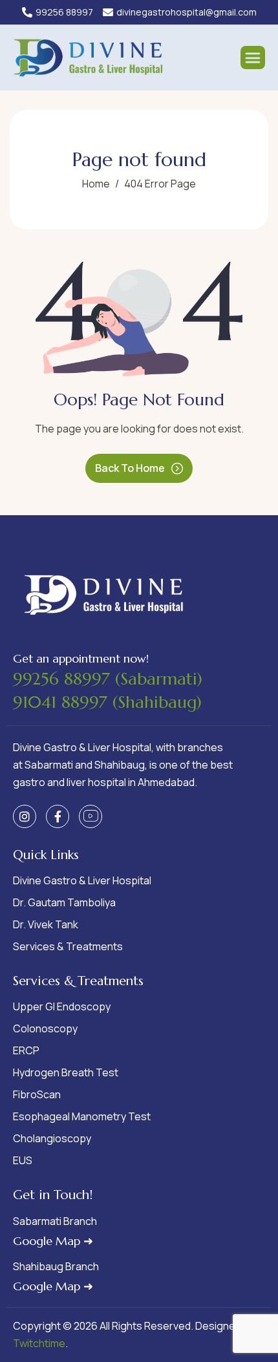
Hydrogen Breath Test (65, 1072)
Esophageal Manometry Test (82, 1116)
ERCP (26, 1050)
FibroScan (37, 1094)
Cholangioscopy (52, 1138)
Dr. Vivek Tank (45, 924)
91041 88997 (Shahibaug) (107, 702)
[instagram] (24, 816)
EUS (22, 1160)
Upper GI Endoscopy (62, 1006)
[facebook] (57, 816)
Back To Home (130, 468)
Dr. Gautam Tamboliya (64, 902)
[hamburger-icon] (253, 57)
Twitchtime (39, 1343)
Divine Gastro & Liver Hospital (82, 880)
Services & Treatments (68, 946)
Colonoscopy (45, 1028)
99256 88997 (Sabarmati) (107, 678)
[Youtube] (90, 816)
